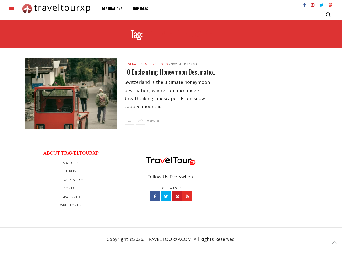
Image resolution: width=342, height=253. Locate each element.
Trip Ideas (140, 8)
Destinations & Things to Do (146, 64)
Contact (71, 188)
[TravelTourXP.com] (56, 9)
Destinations (112, 8)
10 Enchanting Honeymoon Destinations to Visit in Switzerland (171, 72)
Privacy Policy (71, 179)
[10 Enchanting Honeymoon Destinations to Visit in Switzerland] (71, 93)
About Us (71, 162)
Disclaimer (71, 196)
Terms (71, 171)
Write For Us (70, 205)
